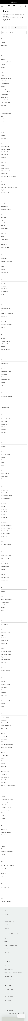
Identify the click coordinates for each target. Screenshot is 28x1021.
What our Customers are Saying (13, 972)
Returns (7, 952)
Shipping (7, 948)
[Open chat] (23, 1016)
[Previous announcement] (4, 2)
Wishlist (7, 941)
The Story (7, 965)
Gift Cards (7, 928)
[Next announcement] (25, 2)
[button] (20, 6)
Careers (7, 993)
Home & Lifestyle (9, 921)
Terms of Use (8, 976)
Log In (6, 938)
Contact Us (8, 955)
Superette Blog (9, 989)
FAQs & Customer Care (11, 945)
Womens (7, 914)
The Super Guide (9, 996)
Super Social (8, 1000)
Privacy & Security (10, 979)
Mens (6, 917)
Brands (6, 924)
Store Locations (9, 969)
